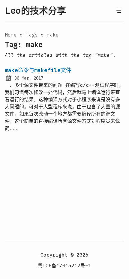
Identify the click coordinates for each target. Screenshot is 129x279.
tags (33, 35)
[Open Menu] (118, 11)
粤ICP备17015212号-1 (64, 266)
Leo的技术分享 (35, 10)
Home (11, 35)
